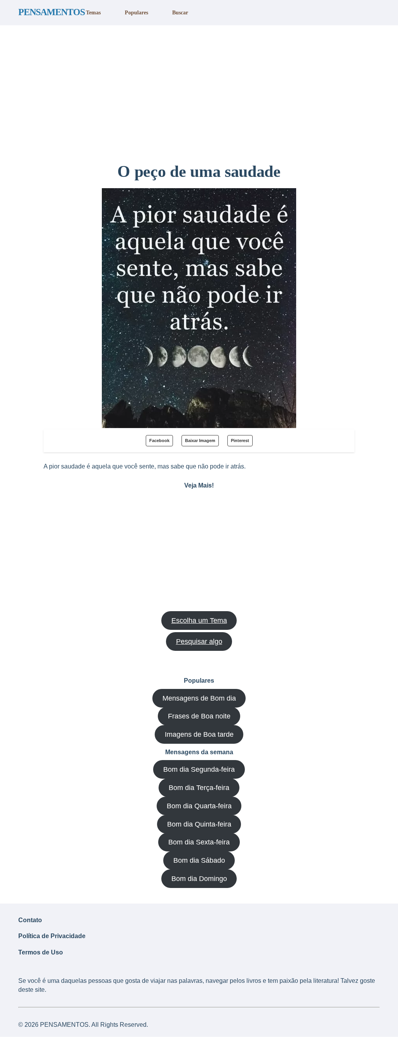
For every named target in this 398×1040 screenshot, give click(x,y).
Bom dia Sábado (199, 860)
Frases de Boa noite (199, 716)
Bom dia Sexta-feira (199, 842)
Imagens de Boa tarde (199, 734)
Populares (136, 12)
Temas (93, 12)
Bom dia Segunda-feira (199, 769)
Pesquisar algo (199, 641)
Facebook (159, 440)
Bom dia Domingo (199, 879)
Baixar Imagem (200, 440)
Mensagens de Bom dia (199, 698)
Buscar (180, 12)
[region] (199, 90)
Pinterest (240, 440)
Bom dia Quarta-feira (199, 806)
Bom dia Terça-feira (199, 788)
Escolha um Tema (199, 620)
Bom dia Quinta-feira (199, 824)
